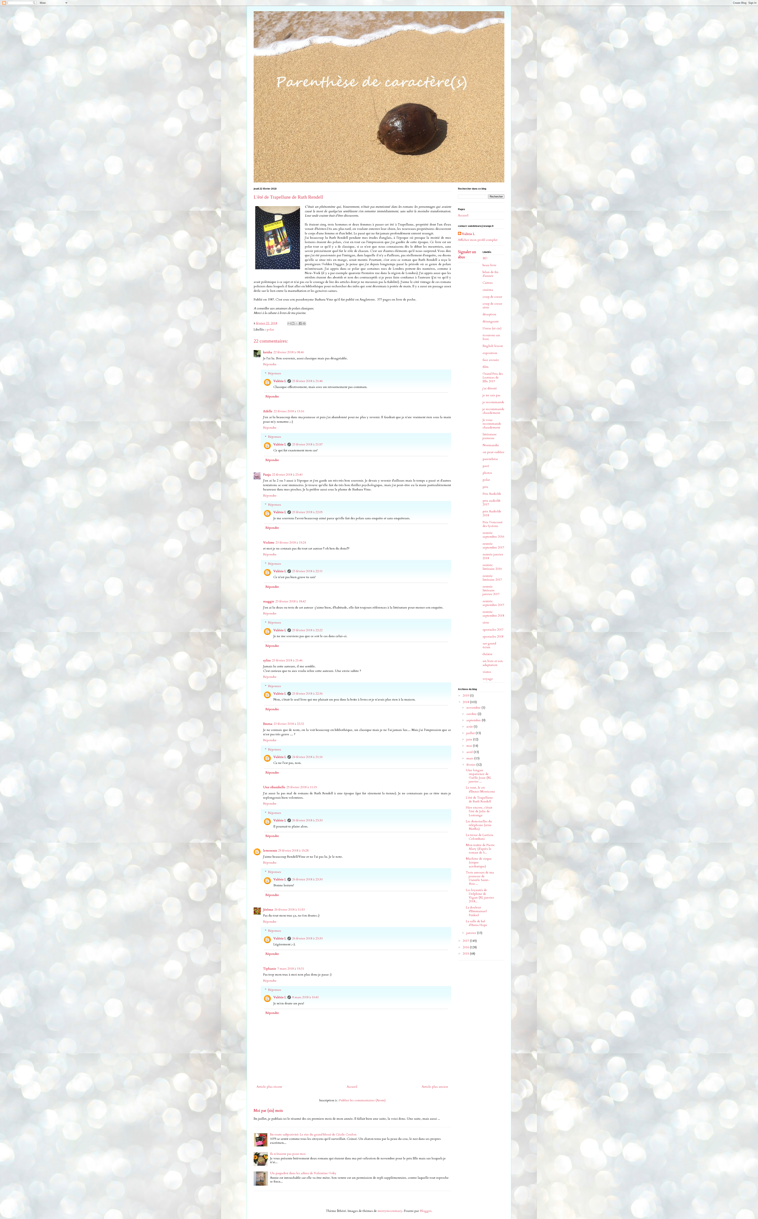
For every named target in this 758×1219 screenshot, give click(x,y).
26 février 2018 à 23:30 (307, 820)
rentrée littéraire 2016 (492, 567)
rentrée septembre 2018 (493, 614)
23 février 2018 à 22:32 (289, 724)
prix (485, 487)
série (486, 622)
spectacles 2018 (493, 636)
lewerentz (270, 850)
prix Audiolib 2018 (492, 513)
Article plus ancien (435, 1087)
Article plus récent (269, 1087)
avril (470, 752)
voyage (488, 679)
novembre (473, 707)
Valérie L (279, 381)
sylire (267, 660)
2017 (466, 941)
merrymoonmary (390, 1211)
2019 (466, 695)
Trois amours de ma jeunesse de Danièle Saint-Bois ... (480, 878)
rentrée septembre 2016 (493, 535)
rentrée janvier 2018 (493, 556)
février (471, 765)
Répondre (270, 364)
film (486, 367)
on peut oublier (493, 452)
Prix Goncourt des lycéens (493, 524)
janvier (471, 933)
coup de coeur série (492, 305)
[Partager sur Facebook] (300, 323)
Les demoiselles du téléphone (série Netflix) (479, 825)
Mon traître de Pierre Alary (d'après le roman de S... (480, 849)
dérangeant (491, 321)
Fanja (267, 474)
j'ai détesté (490, 388)
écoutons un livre (491, 337)
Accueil (352, 1087)
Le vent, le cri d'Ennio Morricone (480, 789)
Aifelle (267, 411)
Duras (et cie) (492, 328)
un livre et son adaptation (493, 663)
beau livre (489, 265)
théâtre (488, 654)
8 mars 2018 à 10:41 (305, 997)
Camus (488, 283)
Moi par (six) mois (268, 1110)
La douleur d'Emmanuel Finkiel (476, 911)
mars (470, 758)
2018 (466, 702)
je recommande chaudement (493, 411)
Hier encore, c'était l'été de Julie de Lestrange (479, 811)
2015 (466, 953)
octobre (472, 714)
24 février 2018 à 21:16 (307, 757)
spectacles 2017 (493, 629)
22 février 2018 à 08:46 (288, 352)
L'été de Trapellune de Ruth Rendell (479, 799)
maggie (268, 601)
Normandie (491, 445)
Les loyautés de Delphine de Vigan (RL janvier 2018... (480, 896)
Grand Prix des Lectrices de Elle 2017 (493, 377)
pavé (486, 466)
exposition (490, 353)
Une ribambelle (274, 787)
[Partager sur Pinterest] (304, 323)
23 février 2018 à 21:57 (307, 444)
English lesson (493, 346)
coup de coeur (492, 297)
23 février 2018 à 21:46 (307, 381)
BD (485, 258)
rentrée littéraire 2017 (492, 578)
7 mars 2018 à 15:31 (290, 968)
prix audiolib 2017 (491, 503)
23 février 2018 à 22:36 (307, 693)
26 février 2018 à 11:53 (289, 909)
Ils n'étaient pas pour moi (288, 1154)
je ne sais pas (491, 395)
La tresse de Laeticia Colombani (479, 837)
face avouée (491, 360)
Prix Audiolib (492, 494)
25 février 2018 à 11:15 (301, 787)
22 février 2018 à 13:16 (289, 411)
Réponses (274, 373)
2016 (466, 947)
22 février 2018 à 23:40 (287, 474)
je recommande (493, 402)
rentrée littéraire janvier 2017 (491, 590)
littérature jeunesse (490, 436)
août (470, 726)
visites (487, 672)
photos (487, 473)
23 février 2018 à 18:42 (290, 601)
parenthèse (490, 459)
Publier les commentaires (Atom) (362, 1100)
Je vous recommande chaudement (492, 424)
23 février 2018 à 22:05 (307, 512)
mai (469, 746)
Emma (267, 724)
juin (469, 739)
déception (489, 314)
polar (270, 329)
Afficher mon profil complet (477, 240)
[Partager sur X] (297, 323)
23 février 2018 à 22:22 (307, 630)
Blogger (425, 1211)
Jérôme (268, 909)
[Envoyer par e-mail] (289, 323)
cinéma (488, 290)
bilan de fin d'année (490, 274)
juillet (471, 733)
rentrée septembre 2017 (493, 546)
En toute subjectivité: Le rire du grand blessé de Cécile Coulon (313, 1134)
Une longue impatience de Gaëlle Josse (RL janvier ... (478, 776)
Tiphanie (269, 968)
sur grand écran (489, 645)
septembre (474, 720)
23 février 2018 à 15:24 (291, 542)
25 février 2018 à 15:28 (293, 850)
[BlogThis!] (293, 323)
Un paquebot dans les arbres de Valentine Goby (303, 1173)
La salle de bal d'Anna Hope (476, 923)
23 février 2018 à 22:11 (307, 571)
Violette (268, 542)
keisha (267, 352)
